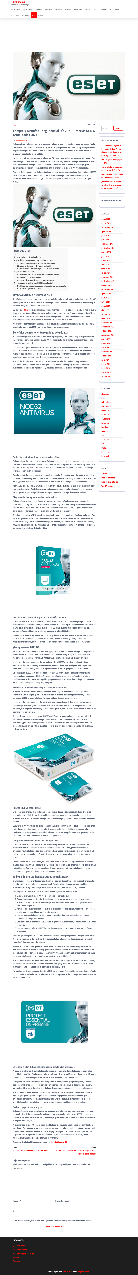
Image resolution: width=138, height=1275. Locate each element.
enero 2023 (105, 318)
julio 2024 (105, 256)
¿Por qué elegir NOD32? (25, 271)
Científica (38, 9)
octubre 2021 (106, 355)
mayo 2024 (105, 260)
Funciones (88, 9)
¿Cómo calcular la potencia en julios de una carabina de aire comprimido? (111, 185)
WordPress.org (107, 486)
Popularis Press (84, 1271)
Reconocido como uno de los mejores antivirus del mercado (39, 274)
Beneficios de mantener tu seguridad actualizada (34, 260)
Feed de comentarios (109, 481)
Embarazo (68, 9)
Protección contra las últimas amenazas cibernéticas (37, 263)
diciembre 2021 (107, 351)
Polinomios (15, 15)
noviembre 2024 (107, 248)
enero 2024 (105, 272)
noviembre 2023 (107, 281)
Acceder (104, 473)
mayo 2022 (105, 343)
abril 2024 (105, 264)
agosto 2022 (106, 339)
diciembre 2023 (107, 277)
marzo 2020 (106, 372)
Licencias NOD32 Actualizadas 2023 (29, 257)
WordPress (67, 1271)
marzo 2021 (106, 364)
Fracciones (78, 9)
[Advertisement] (69, 33)
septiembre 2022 (107, 335)
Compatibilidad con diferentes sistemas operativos (37, 280)
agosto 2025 (106, 231)
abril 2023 (105, 310)
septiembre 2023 (107, 289)
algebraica (105, 394)
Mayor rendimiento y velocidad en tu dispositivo (36, 266)
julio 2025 (105, 235)
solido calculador (21, 140)
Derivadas (48, 9)
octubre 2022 (106, 330)
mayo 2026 (105, 219)
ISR (110, 9)
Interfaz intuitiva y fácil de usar (30, 277)
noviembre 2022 (107, 326)
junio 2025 (105, 239)
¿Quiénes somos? (19, 1245)
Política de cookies (20, 1249)
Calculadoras (15, 9)
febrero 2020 (106, 376)
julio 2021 (105, 359)
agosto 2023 (106, 293)
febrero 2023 (106, 314)
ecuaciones (58, 9)
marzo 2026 (106, 223)
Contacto (41, 15)
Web (14, 1210)
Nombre (17, 1201)
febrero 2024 (106, 268)
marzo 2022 (106, 347)
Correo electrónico (62, 1201)
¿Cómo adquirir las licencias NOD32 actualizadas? (34, 283)
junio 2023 (105, 301)
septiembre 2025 (107, 227)
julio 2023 (105, 297)
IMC (95, 9)
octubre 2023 (106, 285)
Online (116, 9)
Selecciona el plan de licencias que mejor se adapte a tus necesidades (43, 286)
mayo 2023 (105, 306)
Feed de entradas (108, 477)
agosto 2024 (106, 252)
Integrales (103, 9)
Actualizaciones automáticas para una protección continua (39, 269)
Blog (33, 15)
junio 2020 (105, 368)
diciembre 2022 (107, 322)
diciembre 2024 (107, 243)
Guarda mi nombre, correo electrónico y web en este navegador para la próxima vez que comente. (54, 1220)
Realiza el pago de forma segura (30, 289)
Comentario (18, 1168)
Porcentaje (25, 15)
